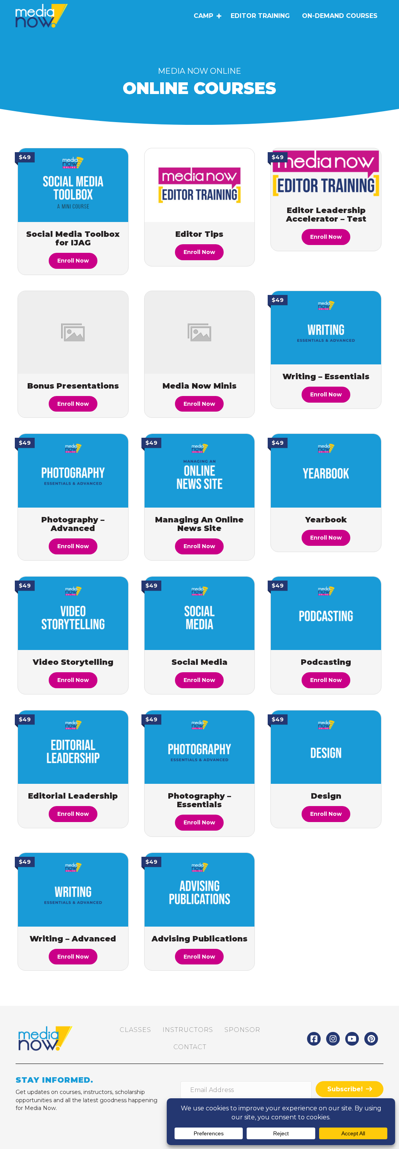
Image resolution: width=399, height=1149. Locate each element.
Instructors (187, 1030)
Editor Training (260, 16)
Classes (135, 1030)
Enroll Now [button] (73, 260)
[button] (218, 16)
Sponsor (242, 1030)
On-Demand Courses (340, 16)
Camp (203, 16)
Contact (190, 1047)
